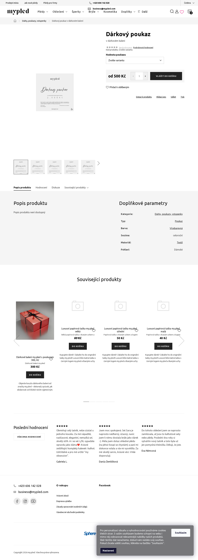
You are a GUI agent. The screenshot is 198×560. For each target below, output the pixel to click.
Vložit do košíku (166, 76)
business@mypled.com (33, 492)
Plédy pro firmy (50, 3)
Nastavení (108, 550)
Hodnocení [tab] (41, 187)
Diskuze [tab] (56, 187)
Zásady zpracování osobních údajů (71, 507)
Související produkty (75, 187)
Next (181, 341)
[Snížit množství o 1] (133, 76)
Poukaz (179, 221)
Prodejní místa (12, 3)
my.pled (25, 501)
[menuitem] (42, 11)
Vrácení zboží (62, 496)
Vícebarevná (176, 228)
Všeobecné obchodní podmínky (70, 512)
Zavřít (122, 96)
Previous (16, 341)
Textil (180, 242)
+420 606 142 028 (29, 485)
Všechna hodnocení (29, 437)
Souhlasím (181, 532)
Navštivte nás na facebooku (17, 501)
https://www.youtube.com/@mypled (33, 501)
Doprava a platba (63, 501)
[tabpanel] (35, 344)
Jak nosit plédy (31, 3)
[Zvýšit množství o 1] (145, 76)
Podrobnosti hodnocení (143, 47)
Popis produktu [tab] (22, 187)
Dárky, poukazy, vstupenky (169, 214)
